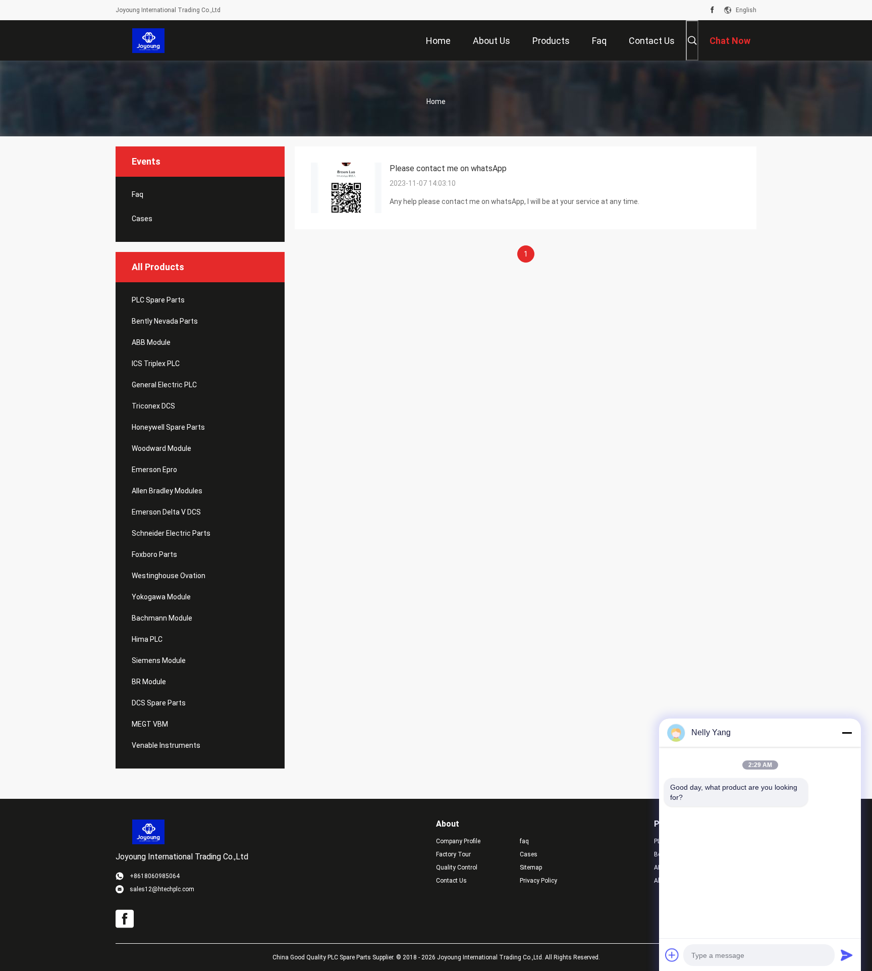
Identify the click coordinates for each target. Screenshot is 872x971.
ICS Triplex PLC (156, 364)
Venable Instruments (166, 745)
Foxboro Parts (154, 554)
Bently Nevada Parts (165, 321)
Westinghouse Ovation (168, 576)
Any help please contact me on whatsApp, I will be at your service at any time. (514, 201)
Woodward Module (161, 448)
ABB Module (151, 342)
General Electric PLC (164, 385)
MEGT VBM (150, 724)
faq (137, 194)
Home (436, 101)
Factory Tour (453, 854)
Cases (142, 219)
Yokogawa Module (161, 597)
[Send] (847, 955)
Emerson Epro (154, 470)
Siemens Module (159, 660)
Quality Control (456, 867)
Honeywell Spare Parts (168, 427)
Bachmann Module (162, 618)
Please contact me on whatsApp (448, 168)
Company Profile (458, 841)
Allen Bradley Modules (167, 491)
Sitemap (531, 867)
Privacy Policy (538, 880)
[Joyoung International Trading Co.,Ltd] (148, 40)
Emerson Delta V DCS (166, 512)
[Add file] (672, 955)
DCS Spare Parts (159, 703)
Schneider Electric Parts (171, 533)
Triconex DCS (153, 406)
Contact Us (451, 880)
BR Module (149, 682)
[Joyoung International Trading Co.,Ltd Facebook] (712, 10)
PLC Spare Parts (158, 300)
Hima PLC (147, 639)
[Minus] (847, 733)
